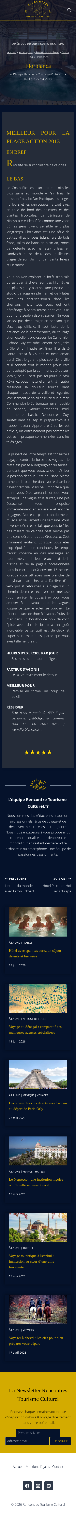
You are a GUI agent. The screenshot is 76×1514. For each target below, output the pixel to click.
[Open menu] (8, 10)
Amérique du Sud (24, 43)
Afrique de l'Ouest (35, 1019)
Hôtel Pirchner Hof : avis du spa (57, 885)
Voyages (42, 1095)
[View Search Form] (69, 10)
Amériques (26, 52)
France (27, 1171)
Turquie (28, 1248)
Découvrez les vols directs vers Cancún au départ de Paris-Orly (38, 1106)
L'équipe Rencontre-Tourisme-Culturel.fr (38, 74)
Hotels (27, 942)
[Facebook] (27, 1485)
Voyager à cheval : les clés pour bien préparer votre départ (36, 1340)
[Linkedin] (48, 1485)
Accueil (11, 52)
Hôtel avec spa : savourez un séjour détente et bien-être (35, 953)
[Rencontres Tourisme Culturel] (38, 10)
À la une (14, 942)
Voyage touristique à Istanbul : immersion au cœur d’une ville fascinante (31, 1261)
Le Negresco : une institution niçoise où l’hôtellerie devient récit (36, 1182)
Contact (57, 1466)
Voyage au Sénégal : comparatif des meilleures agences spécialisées (35, 1029)
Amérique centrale (47, 52)
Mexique (28, 1095)
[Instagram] (38, 1485)
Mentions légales (38, 1466)
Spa (61, 43)
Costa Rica (48, 43)
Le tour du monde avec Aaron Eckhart (19, 885)
